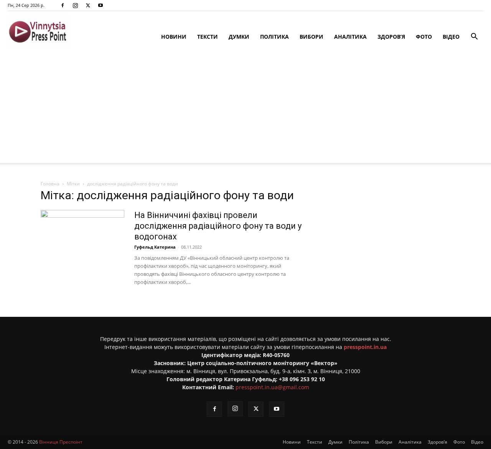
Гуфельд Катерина (155, 247)
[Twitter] (88, 5)
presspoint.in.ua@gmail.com (272, 387)
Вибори (311, 36)
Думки (239, 36)
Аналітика (350, 36)
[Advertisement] (245, 109)
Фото (424, 36)
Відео (451, 36)
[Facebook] (62, 5)
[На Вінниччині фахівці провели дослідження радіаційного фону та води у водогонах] (82, 238)
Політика (274, 36)
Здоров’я (391, 36)
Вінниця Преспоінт (60, 442)
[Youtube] (100, 5)
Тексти (207, 36)
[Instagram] (75, 5)
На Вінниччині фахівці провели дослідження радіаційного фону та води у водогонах (218, 225)
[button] (474, 37)
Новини (173, 36)
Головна (50, 183)
